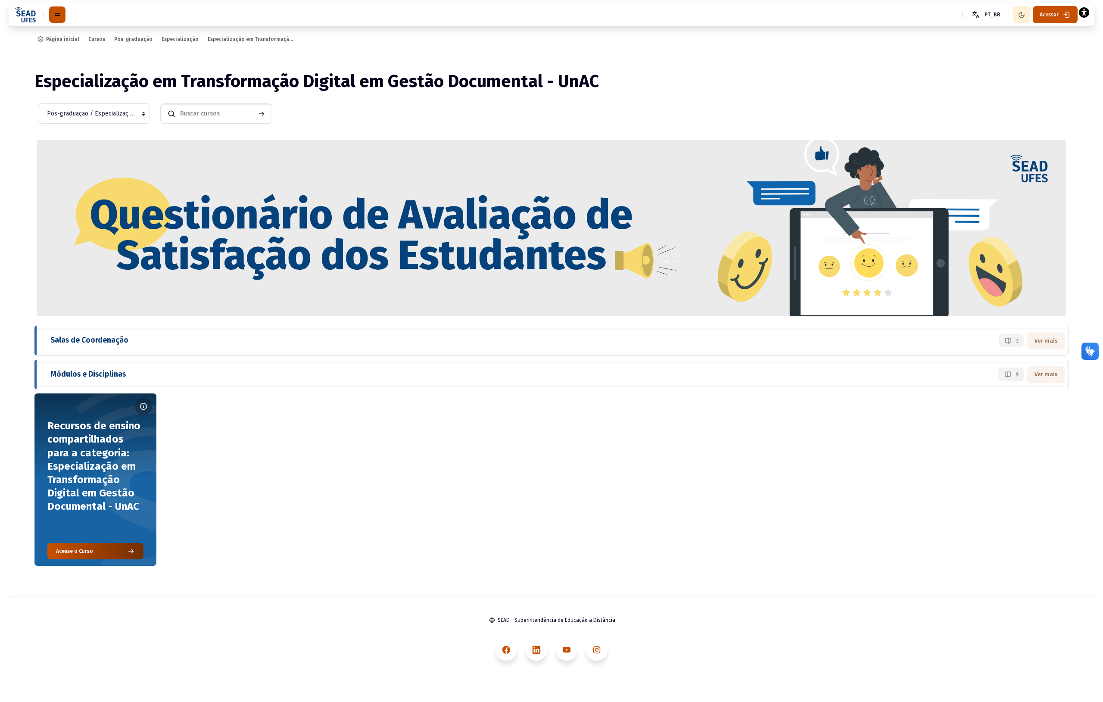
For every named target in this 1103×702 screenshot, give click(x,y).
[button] (985, 14)
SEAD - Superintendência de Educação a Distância (556, 620)
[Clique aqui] (551, 228)
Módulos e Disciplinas (88, 374)
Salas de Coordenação (89, 340)
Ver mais (1045, 340)
